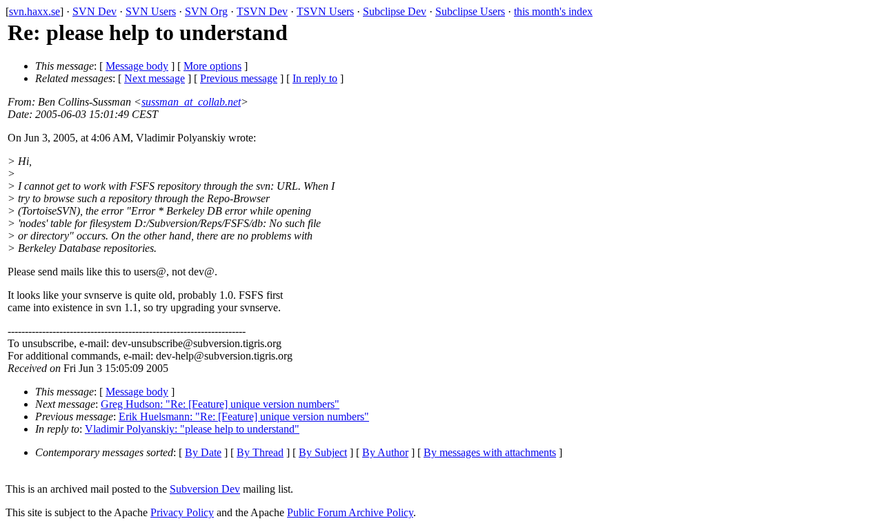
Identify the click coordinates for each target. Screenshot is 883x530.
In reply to (314, 78)
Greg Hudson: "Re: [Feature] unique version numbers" (220, 404)
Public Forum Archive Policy (350, 512)
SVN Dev (94, 11)
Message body (137, 66)
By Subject (323, 452)
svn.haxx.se (34, 11)
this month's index (553, 11)
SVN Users (151, 11)
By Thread (260, 452)
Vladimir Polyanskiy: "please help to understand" (192, 429)
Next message (154, 78)
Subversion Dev (205, 489)
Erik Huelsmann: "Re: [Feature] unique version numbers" (244, 416)
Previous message (238, 78)
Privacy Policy (182, 512)
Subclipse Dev (394, 11)
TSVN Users (325, 11)
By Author (385, 452)
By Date (203, 452)
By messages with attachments (490, 452)
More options (212, 66)
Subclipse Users (470, 11)
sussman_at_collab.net (191, 102)
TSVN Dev (262, 11)
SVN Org (206, 11)
